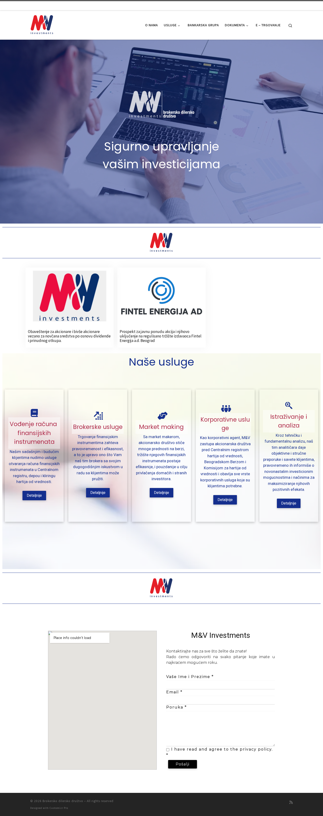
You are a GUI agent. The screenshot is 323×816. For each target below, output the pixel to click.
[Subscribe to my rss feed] (291, 802)
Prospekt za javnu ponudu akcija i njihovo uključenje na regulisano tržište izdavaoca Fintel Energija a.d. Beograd (160, 336)
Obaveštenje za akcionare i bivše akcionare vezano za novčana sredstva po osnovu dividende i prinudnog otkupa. (69, 336)
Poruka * (176, 707)
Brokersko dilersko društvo (63, 801)
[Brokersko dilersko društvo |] (42, 24)
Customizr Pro (58, 808)
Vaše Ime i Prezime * (190, 676)
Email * (174, 692)
